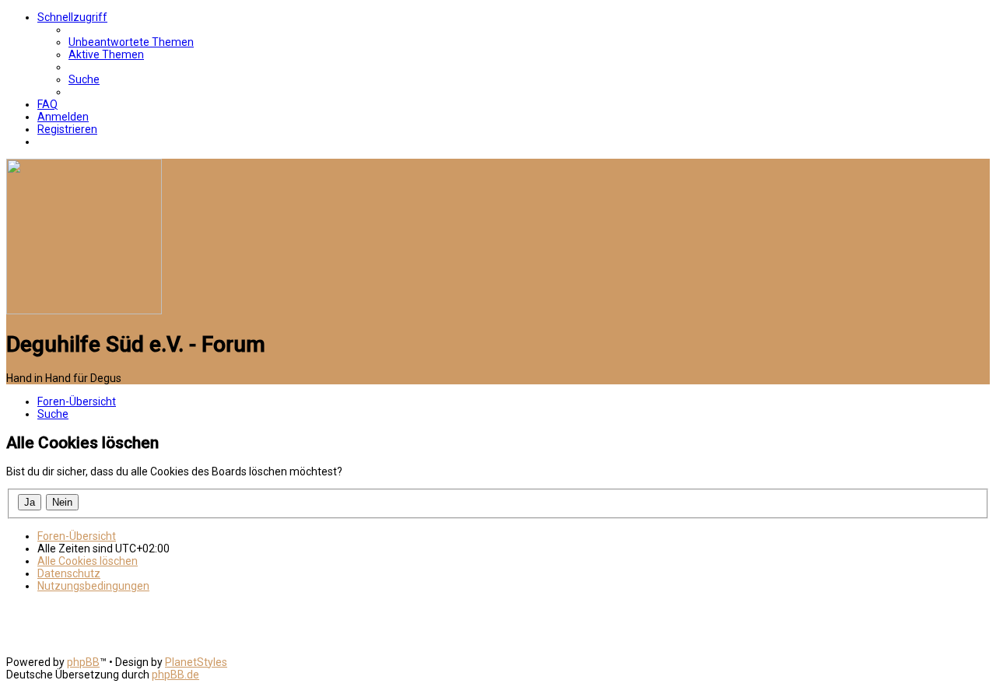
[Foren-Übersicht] (84, 310)
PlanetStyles (196, 662)
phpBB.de (175, 674)
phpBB (83, 662)
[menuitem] (131, 42)
